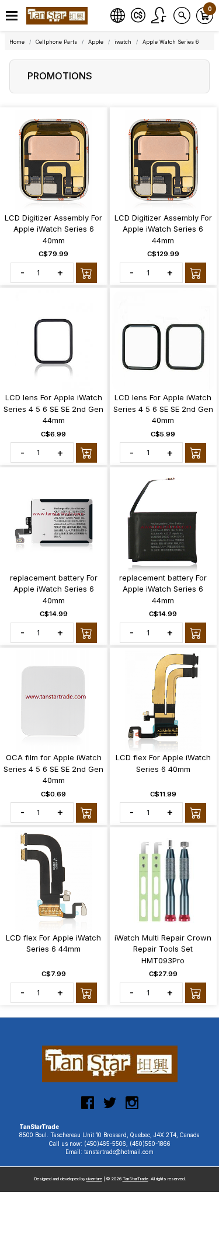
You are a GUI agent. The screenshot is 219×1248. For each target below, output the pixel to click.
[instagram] (132, 1107)
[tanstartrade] (58, 16)
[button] (12, 16)
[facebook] (88, 1107)
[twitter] (110, 1107)
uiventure (94, 1178)
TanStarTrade (135, 1178)
